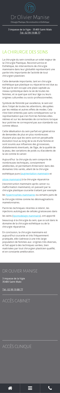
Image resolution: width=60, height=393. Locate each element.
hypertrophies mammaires (20, 194)
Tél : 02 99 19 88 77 (30, 32)
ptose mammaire (11, 179)
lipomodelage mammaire (26, 215)
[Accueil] (10, 388)
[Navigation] (30, 388)
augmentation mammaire (35, 173)
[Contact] (50, 388)
